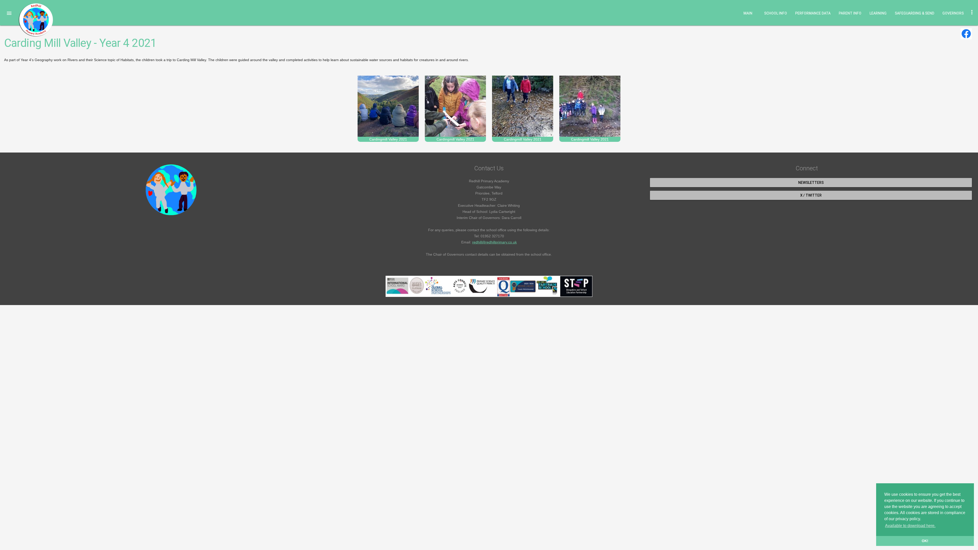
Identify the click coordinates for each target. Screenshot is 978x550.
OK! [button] (925, 541)
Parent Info (850, 13)
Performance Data (813, 13)
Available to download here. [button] (910, 526)
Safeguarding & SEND (914, 13)
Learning (878, 13)
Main (747, 13)
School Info (775, 13)
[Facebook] (966, 33)
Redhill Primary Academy (35, 20)
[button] (9, 13)
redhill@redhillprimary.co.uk (494, 242)
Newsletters (811, 183)
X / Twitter (811, 195)
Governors (953, 13)
